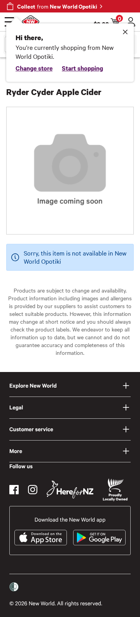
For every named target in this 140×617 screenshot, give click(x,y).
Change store (34, 67)
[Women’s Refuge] (14, 587)
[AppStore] (40, 537)
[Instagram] (32, 489)
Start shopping (82, 67)
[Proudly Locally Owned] (115, 489)
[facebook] (14, 489)
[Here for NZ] (70, 490)
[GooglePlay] (99, 537)
